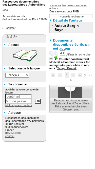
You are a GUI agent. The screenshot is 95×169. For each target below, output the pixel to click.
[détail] (51, 58)
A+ (15, 36)
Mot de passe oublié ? (18, 105)
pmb (76, 109)
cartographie (58, 5)
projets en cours (77, 5)
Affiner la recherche (78, 54)
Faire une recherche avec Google (71, 108)
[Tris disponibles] (62, 54)
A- (8, 36)
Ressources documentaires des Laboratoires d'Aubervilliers (70, 102)
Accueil (13, 45)
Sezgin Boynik (67, 68)
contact (10, 27)
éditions (54, 8)
